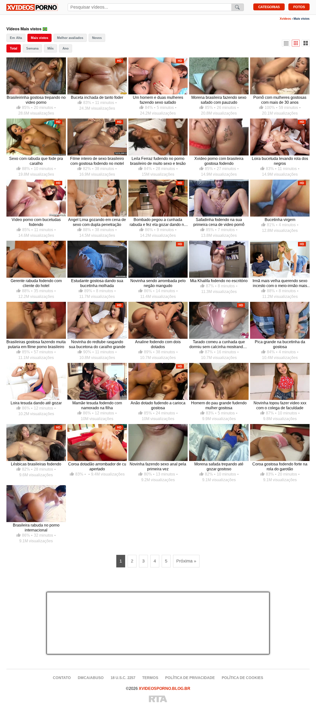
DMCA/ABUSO (91, 678)
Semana (32, 48)
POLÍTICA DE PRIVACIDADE (190, 678)
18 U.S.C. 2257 (123, 678)
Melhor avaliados (70, 38)
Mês (50, 48)
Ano (65, 48)
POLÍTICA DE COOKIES (242, 678)
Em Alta (16, 38)
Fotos (299, 7)
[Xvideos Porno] (32, 7)
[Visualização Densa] (286, 43)
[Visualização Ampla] (306, 43)
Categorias (269, 7)
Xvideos (285, 18)
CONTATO (62, 678)
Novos (97, 38)
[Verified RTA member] (158, 699)
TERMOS (150, 678)
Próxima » (186, 561)
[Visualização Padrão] (296, 43)
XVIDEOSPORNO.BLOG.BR (164, 688)
